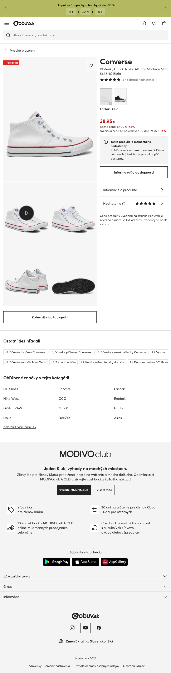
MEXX (63, 408)
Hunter (119, 408)
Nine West (11, 398)
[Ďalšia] (165, 8)
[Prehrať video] (26, 213)
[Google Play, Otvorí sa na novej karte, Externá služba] (56, 562)
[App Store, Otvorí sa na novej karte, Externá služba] (85, 562)
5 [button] (128, 80)
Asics (118, 418)
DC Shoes (10, 389)
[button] (50, 119)
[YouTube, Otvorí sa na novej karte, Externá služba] (85, 628)
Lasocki (120, 389)
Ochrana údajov (134, 666)
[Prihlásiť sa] (144, 23)
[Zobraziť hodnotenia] (162, 203)
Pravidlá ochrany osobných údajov (96, 666)
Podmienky (34, 666)
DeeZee (65, 418)
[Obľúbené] (154, 23)
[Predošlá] (6, 8)
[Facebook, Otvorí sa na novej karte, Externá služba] (99, 628)
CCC (62, 398)
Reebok (120, 398)
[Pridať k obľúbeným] (91, 65)
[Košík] (164, 23)
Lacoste (65, 389)
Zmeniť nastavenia (57, 666)
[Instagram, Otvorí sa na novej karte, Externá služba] (72, 628)
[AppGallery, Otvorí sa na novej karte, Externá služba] (114, 562)
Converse (116, 61)
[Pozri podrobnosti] (162, 190)
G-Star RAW (12, 408)
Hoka (7, 418)
